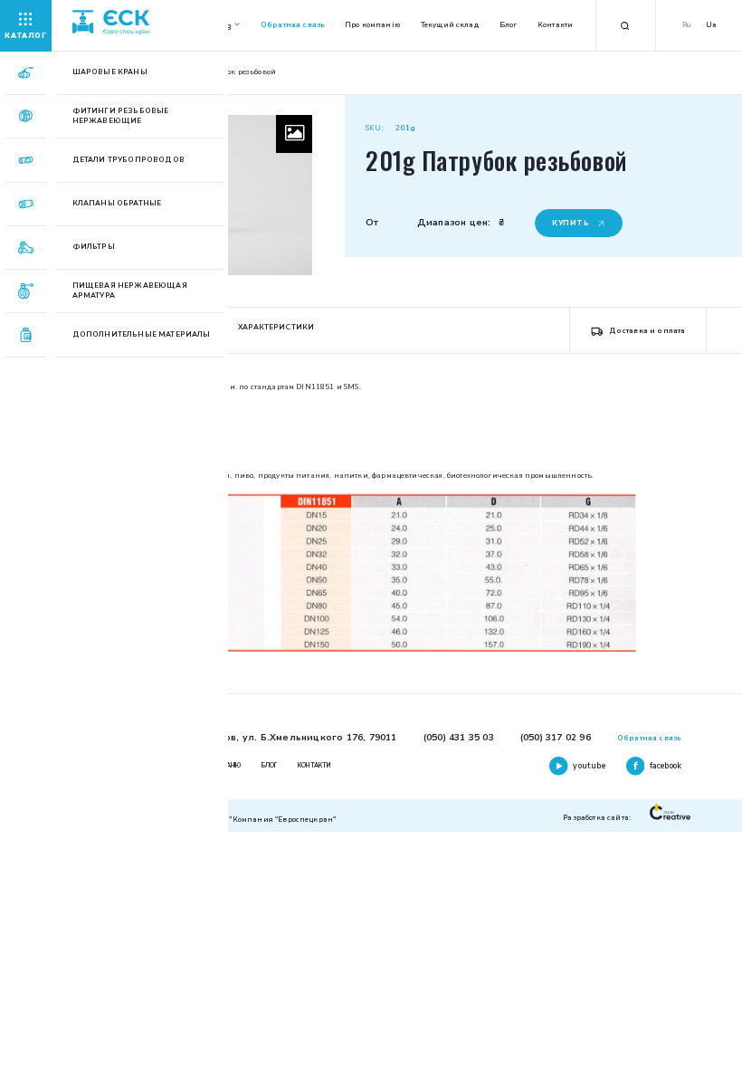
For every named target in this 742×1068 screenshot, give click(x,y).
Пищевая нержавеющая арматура (129, 290)
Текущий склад (450, 25)
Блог (508, 25)
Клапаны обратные (117, 203)
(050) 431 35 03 (458, 737)
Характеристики (276, 327)
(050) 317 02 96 (555, 737)
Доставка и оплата (647, 331)
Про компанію (372, 25)
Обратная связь (293, 25)
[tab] (276, 330)
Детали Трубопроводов (128, 160)
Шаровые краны (109, 72)
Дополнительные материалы (141, 334)
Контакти (555, 25)
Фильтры (93, 247)
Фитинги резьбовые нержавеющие (120, 116)
